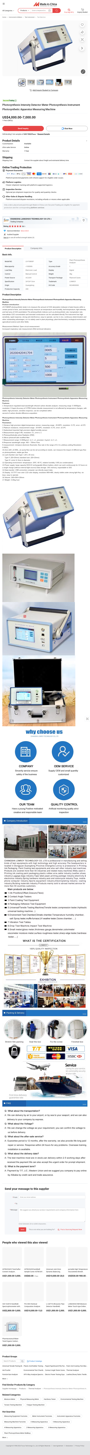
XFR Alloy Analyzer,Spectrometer (34, 1374)
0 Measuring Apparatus (56, 1427)
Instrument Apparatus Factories (68, 1416)
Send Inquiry (23, 128)
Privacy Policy (79, 1446)
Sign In (6, 237)
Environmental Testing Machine (72, 1399)
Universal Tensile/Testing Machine (14, 1366)
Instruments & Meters (15, 17)
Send (22, 1229)
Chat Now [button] (68, 128)
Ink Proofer (6, 1370)
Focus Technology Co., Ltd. (29, 1446)
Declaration (69, 1446)
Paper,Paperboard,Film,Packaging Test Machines (55, 1366)
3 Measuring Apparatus (61, 1422)
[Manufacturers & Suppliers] (45, 4)
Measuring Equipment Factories (15, 1416)
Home (4, 17)
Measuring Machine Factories (15, 1422)
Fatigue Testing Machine (35, 1405)
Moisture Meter (9, 1399)
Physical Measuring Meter (29, 1399)
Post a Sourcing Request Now (70, 1229)
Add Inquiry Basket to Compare (45, 90)
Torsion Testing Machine (13, 1405)
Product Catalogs (35, 1361)
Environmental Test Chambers (34, 1370)
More (4, 1437)
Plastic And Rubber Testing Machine (34, 1366)
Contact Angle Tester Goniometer (55, 1370)
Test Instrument (30, 17)
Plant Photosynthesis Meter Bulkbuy (17, 1433)
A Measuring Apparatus (39, 1422)
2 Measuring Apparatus (34, 1427)
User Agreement (58, 1446)
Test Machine (41, 17)
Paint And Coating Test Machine (77, 1366)
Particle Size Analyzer (10, 1374)
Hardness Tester (50, 1399)
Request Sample (44, 134)
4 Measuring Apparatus (12, 1427)
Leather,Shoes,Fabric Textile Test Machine (77, 1374)
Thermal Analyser (72, 1370)
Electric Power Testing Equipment (55, 1374)
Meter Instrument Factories (42, 1416)
